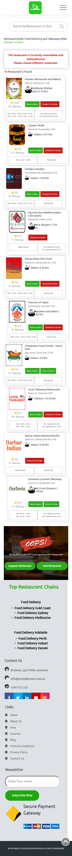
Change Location (13, 42)
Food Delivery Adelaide (30, 633)
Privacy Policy (18, 752)
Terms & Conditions (21, 746)
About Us (15, 721)
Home (13, 715)
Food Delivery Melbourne (33, 618)
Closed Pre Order (50, 104)
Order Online (48, 371)
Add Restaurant (52, 566)
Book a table (32, 104)
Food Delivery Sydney (32, 613)
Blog (12, 740)
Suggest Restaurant (19, 566)
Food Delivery (31, 602)
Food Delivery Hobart (32, 643)
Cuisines (15, 733)
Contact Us (16, 758)
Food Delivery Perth (32, 639)
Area (12, 727)
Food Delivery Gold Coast (33, 608)
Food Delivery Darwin (32, 648)
